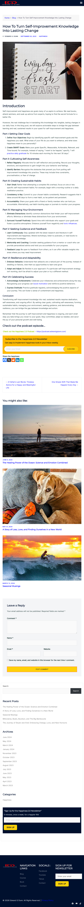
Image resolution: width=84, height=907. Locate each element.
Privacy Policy (47, 900)
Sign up (10, 827)
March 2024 (8, 745)
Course (23, 878)
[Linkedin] (17, 360)
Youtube (42, 875)
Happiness (43, 36)
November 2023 (9, 753)
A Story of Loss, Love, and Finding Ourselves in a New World (32, 529)
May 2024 (7, 741)
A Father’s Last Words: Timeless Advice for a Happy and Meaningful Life (20, 385)
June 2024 (7, 737)
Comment (12, 618)
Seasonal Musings (11, 586)
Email (10, 649)
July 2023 (7, 769)
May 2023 (7, 777)
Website (47, 649)
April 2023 (7, 781)
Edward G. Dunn (11, 36)
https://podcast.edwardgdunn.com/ (51, 331)
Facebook (43, 871)
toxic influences (70, 223)
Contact (23, 886)
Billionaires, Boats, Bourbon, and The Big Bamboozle (24, 719)
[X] (9, 360)
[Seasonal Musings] (42, 558)
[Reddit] (13, 360)
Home (7, 18)
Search (5, 686)
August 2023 (8, 765)
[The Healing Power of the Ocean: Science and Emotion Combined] (42, 431)
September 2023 (10, 761)
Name (10, 638)
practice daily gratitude (16, 153)
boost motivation (40, 284)
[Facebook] (5, 360)
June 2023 (7, 773)
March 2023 (8, 785)
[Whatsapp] (22, 360)
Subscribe (71, 349)
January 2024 (8, 749)
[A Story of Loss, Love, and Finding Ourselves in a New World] (42, 496)
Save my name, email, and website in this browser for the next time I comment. (41, 660)
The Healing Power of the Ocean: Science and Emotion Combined (35, 463)
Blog (14, 18)
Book (22, 882)
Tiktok (41, 879)
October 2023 (8, 757)
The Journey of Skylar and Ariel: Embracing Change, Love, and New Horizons (35, 723)
